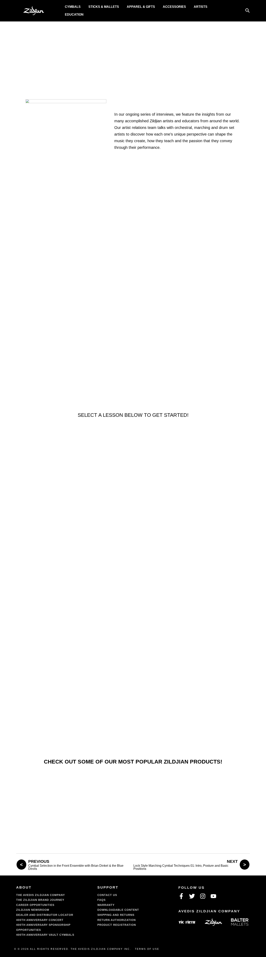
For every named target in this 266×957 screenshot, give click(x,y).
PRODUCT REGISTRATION (116, 924)
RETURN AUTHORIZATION (116, 920)
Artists (200, 6)
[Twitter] (192, 896)
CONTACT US (107, 895)
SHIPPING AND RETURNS (115, 914)
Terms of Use (147, 949)
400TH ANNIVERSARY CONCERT (39, 920)
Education (74, 14)
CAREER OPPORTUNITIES (35, 904)
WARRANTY (106, 904)
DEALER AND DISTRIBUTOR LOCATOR (44, 914)
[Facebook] (181, 896)
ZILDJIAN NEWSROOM (32, 909)
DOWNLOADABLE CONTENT (118, 909)
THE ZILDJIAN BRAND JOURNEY (40, 899)
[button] (247, 10)
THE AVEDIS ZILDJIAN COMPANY (40, 895)
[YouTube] (213, 896)
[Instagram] (203, 896)
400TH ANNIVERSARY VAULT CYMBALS (45, 934)
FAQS (101, 899)
